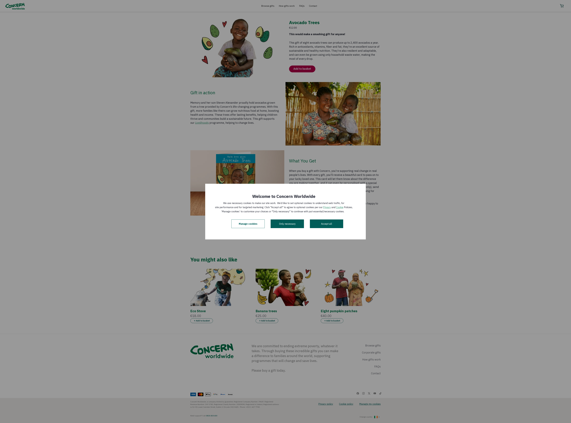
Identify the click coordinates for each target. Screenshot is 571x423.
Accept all (326, 223)
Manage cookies (248, 223)
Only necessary (287, 223)
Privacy (327, 207)
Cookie (339, 207)
